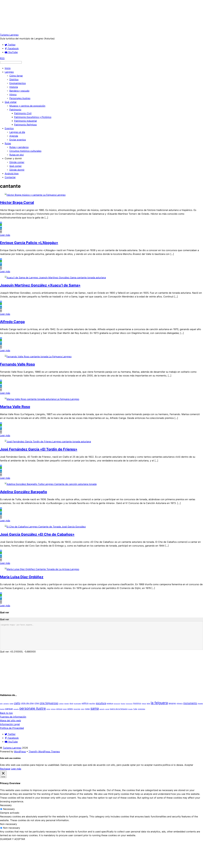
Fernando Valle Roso (17, 364)
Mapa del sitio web (10, 720)
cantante (6, 703)
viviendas (141, 709)
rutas (87, 709)
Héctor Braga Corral (17, 202)
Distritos (13, 79)
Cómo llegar (16, 75)
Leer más (5, 235)
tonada (130, 709)
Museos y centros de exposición (27, 105)
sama (94, 708)
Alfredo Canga (12, 322)
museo (200, 703)
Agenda (13, 135)
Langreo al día (17, 132)
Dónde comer (16, 162)
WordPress (20, 751)
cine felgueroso (49, 703)
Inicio (8, 68)
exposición (117, 703)
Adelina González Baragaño (23, 492)
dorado (66, 703)
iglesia (144, 703)
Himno (13, 94)
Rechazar (5, 768)
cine (36, 703)
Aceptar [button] (188, 765)
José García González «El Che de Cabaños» (37, 534)
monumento (190, 703)
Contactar (10, 177)
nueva (2, 709)
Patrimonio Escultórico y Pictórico (32, 117)
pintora (53, 709)
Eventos (9, 128)
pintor (48, 709)
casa (11, 703)
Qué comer (15, 166)
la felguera (159, 703)
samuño (102, 709)
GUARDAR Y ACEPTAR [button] (12, 839)
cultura (61, 703)
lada (148, 703)
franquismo (129, 703)
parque (9, 708)
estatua (110, 703)
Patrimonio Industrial (25, 120)
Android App (12, 173)
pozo (65, 709)
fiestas (123, 703)
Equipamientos (17, 83)
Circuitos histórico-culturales (25, 151)
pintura (59, 709)
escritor (92, 703)
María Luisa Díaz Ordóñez (21, 577)
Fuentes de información (13, 716)
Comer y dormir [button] (13, 158)
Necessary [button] (6, 805)
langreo (172, 703)
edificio (85, 703)
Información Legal (10, 724)
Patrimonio (15, 109)
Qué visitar (11, 102)
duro (71, 703)
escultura (101, 703)
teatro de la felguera (118, 709)
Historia (13, 87)
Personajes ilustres (19, 98)
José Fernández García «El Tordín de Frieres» (38, 449)
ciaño (17, 703)
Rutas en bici (16, 154)
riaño (82, 709)
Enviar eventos (17, 139)
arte (1, 703)
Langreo (9, 72)
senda (107, 709)
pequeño (16, 709)
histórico (137, 703)
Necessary (9, 809)
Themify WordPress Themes (44, 751)
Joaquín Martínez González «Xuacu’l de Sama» (40, 285)
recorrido (77, 709)
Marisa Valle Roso (15, 407)
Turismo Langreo (12, 747)
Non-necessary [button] (8, 824)
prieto (70, 709)
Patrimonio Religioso (25, 124)
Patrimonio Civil (22, 113)
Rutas (8, 143)
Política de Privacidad (12, 728)
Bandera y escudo (19, 90)
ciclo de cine (27, 703)
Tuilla (135, 709)
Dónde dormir (16, 169)
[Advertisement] (70, 16)
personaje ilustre (32, 708)
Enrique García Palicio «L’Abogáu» (29, 243)
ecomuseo (77, 703)
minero (180, 703)
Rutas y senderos (19, 147)
